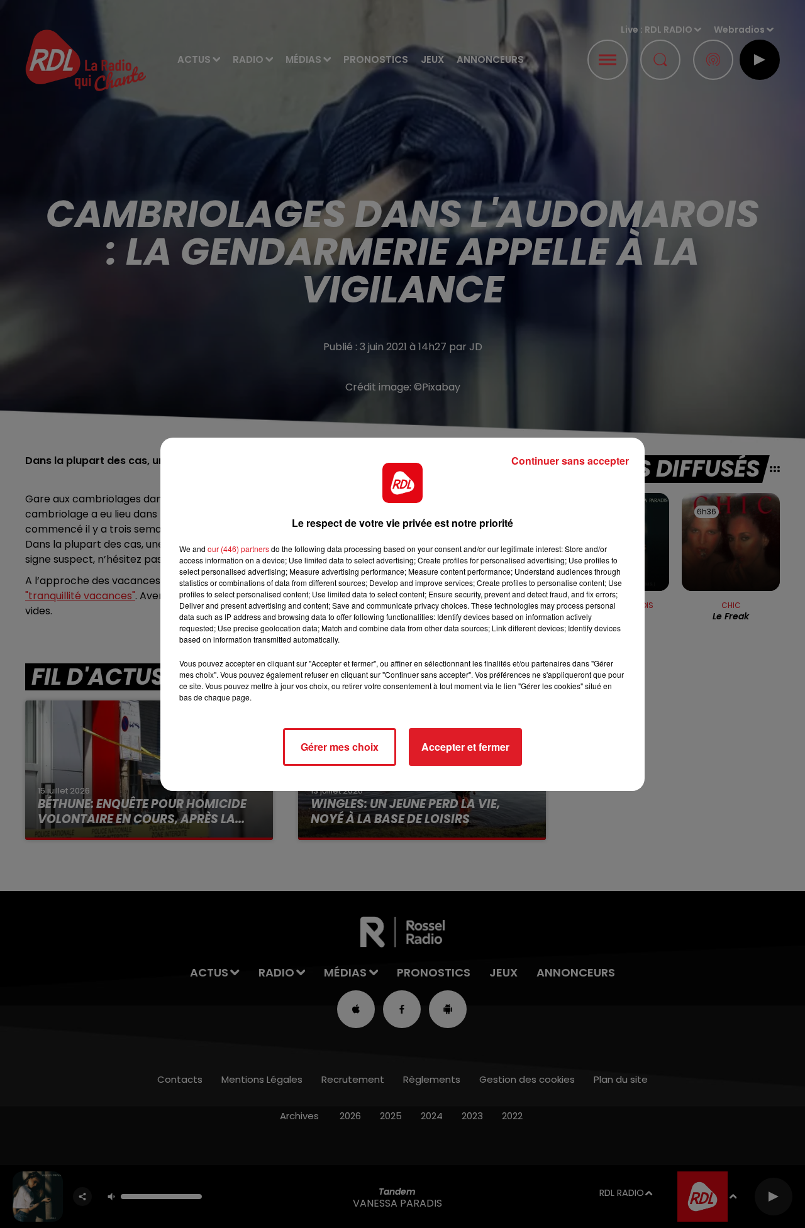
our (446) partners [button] (238, 548)
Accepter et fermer (465, 746)
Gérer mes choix (340, 746)
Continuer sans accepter (570, 460)
